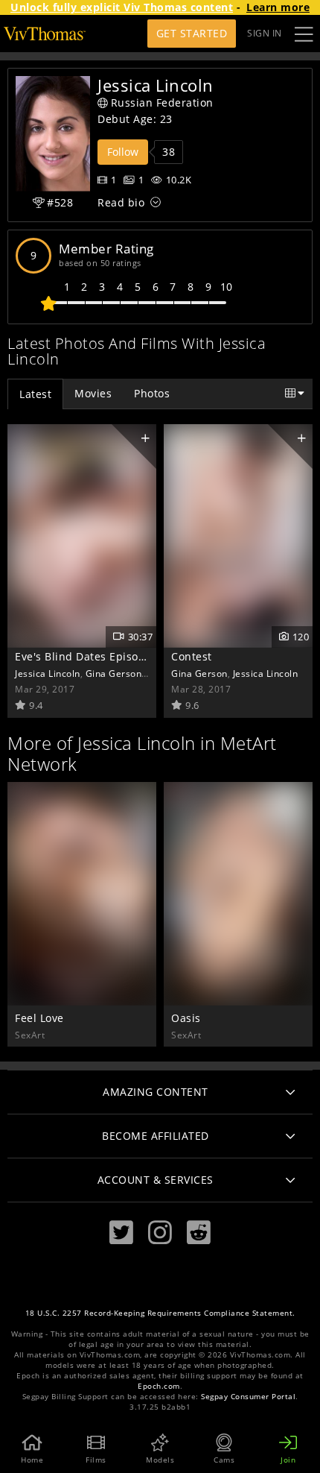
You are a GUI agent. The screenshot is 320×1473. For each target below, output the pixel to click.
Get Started (192, 33)
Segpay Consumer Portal (248, 1396)
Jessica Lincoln (47, 673)
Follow (122, 152)
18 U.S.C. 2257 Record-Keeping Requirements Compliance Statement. (160, 1313)
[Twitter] (121, 1233)
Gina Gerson (114, 673)
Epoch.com (159, 1386)
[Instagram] (160, 1233)
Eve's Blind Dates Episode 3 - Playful (111, 656)
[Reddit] (199, 1233)
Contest (191, 656)
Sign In (264, 33)
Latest (35, 394)
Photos (152, 393)
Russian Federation (162, 102)
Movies (93, 393)
